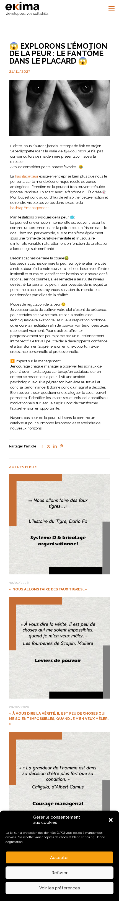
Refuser (59, 872)
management (29, 208)
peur (26, 176)
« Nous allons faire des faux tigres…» (48, 589)
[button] (110, 820)
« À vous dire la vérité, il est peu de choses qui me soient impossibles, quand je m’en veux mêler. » (59, 718)
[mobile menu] (111, 8)
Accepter (59, 857)
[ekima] (27, 8)
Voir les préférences (59, 888)
